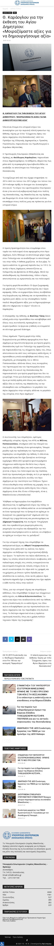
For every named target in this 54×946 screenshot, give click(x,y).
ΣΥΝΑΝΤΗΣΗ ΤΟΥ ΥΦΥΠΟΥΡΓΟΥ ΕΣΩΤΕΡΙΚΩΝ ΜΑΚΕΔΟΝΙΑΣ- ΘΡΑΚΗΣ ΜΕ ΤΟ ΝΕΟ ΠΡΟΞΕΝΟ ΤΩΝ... (33, 757)
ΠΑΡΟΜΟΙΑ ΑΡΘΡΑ (12, 675)
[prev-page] (4, 740)
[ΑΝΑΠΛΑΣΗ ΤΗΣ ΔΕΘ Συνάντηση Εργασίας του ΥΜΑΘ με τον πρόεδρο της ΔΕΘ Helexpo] (9, 731)
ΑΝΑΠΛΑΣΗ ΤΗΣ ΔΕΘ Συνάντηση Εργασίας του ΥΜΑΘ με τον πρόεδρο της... (34, 784)
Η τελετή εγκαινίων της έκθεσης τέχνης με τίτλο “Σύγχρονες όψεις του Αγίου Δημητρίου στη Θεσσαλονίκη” (40, 660)
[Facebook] (5, 639)
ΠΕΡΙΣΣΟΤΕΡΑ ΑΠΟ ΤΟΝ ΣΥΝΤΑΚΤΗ (19, 679)
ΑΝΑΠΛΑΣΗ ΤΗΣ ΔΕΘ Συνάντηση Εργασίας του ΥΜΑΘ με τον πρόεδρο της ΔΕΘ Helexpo (33, 731)
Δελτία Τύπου (15, 9)
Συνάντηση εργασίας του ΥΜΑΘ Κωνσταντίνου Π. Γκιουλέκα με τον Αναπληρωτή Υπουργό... (33, 812)
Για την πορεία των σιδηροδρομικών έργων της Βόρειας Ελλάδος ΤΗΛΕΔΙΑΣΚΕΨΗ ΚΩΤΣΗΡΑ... (34, 770)
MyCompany (46, 944)
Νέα (15, 13)
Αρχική (5, 9)
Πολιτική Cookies (9, 921)
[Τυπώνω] (23, 639)
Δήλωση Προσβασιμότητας (13, 919)
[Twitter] (11, 639)
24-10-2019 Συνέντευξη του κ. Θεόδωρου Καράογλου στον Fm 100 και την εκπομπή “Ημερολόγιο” (15, 659)
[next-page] (8, 740)
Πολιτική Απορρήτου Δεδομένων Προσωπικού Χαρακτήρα (24, 918)
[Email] (17, 639)
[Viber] (29, 639)
